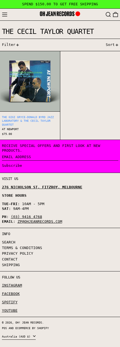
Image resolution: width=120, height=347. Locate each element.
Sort (110, 45)
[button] (108, 14)
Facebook (11, 294)
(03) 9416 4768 (26, 217)
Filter (8, 45)
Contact (10, 259)
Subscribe (12, 165)
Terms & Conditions (22, 248)
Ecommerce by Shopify (32, 328)
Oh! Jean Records (28, 322)
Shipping (11, 265)
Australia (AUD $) (17, 336)
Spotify (10, 302)
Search (8, 242)
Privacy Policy (17, 253)
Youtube (10, 310)
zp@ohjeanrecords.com (40, 221)
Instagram (12, 285)
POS (4, 328)
